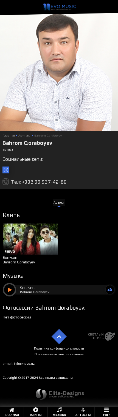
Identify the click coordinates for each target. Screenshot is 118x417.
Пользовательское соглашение (59, 354)
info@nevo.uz (24, 364)
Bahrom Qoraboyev (19, 262)
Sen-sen (10, 257)
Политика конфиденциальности (59, 348)
